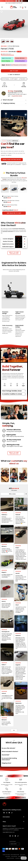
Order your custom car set (12, 159)
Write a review (12, 493)
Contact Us (16, 829)
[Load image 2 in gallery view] (7, 41)
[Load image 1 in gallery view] (3, 41)
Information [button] (6, 817)
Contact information (10, 858)
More (14, 730)
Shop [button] (4, 821)
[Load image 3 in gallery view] (12, 41)
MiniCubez (8, 854)
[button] (2, 7)
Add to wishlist (15, 74)
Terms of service (14, 856)
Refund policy (22, 854)
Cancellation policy (18, 858)
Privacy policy (7, 856)
